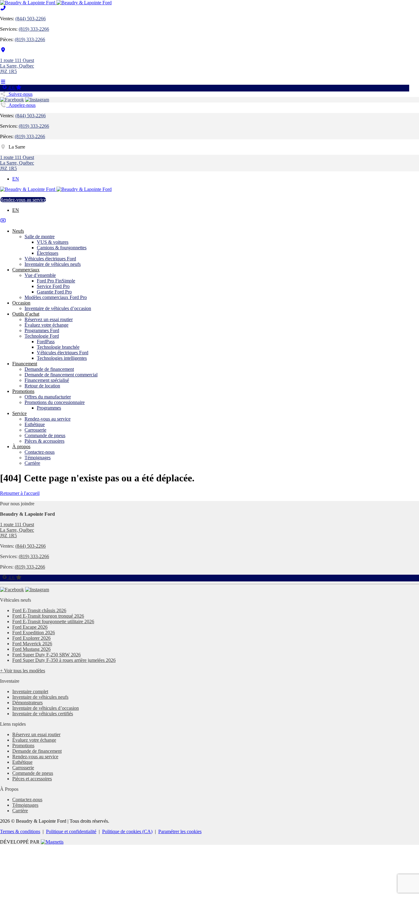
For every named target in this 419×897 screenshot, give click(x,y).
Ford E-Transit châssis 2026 (39, 610)
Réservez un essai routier (49, 319)
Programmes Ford (42, 330)
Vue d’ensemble (40, 275)
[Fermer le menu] (3, 220)
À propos (21, 446)
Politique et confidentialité (71, 831)
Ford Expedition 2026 (33, 632)
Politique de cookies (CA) (127, 831)
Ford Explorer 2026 (31, 638)
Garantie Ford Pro (54, 291)
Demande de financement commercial (61, 374)
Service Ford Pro (53, 286)
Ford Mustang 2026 (31, 649)
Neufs (18, 231)
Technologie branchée (58, 347)
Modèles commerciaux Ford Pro (56, 297)
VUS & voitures (52, 242)
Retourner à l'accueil (20, 493)
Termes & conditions (20, 831)
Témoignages (38, 457)
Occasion (21, 302)
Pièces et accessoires (32, 778)
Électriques (47, 253)
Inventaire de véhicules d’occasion (58, 308)
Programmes (49, 407)
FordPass (46, 341)
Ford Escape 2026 (30, 627)
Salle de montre (40, 236)
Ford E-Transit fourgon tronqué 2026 (48, 616)
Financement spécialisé (47, 380)
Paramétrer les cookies (180, 831)
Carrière (32, 463)
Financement (24, 363)
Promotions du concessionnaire (55, 402)
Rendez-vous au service (23, 199)
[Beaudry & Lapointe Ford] (56, 2)
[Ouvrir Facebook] (12, 99)
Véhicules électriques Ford (50, 258)
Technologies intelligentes (62, 358)
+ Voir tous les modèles (22, 670)
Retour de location (42, 385)
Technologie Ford (42, 336)
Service (19, 413)
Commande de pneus (45, 435)
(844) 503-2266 (30, 18)
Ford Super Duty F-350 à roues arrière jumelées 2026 (64, 660)
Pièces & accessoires (44, 441)
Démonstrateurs (27, 702)
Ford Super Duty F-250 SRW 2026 (46, 654)
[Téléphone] (3, 8)
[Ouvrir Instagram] (37, 99)
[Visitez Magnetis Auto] (52, 842)
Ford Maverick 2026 (32, 643)
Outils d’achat (25, 313)
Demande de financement (49, 369)
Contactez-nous (40, 452)
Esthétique (35, 424)
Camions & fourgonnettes (61, 247)
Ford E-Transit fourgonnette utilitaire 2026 (53, 621)
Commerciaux (26, 269)
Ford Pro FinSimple (56, 280)
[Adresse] (3, 49)
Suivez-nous (19, 94)
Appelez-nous (21, 105)
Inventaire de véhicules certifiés (42, 713)
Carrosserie (35, 430)
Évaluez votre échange (46, 325)
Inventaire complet (30, 691)
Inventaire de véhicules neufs (53, 264)
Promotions (23, 391)
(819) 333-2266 (34, 29)
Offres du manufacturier (48, 396)
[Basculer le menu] (3, 81)
